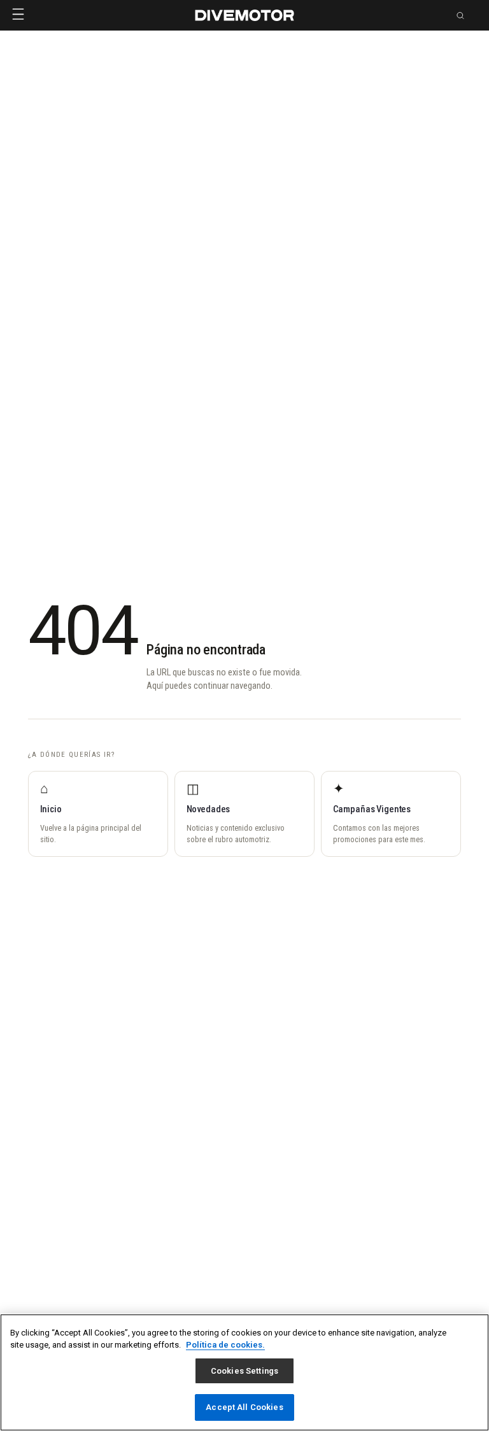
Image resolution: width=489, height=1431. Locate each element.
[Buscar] (460, 15)
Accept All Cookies (244, 1407)
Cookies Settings (244, 1371)
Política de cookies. (225, 1345)
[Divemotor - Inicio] (244, 15)
